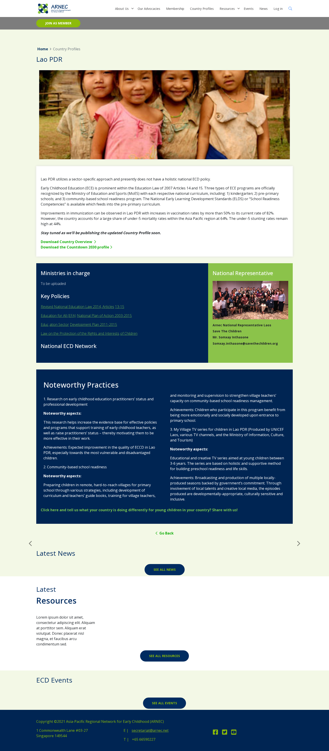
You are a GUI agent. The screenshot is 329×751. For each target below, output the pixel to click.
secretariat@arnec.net (150, 730)
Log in (278, 8)
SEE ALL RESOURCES (164, 656)
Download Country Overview (67, 241)
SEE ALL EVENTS (164, 703)
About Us (122, 8)
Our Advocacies (149, 8)
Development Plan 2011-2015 (93, 324)
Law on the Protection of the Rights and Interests (80, 333)
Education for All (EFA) (58, 315)
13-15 (119, 306)
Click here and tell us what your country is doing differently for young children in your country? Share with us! (139, 509)
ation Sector (59, 324)
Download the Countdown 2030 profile (75, 247)
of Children (128, 333)
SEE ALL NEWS (165, 569)
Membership (175, 8)
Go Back (166, 533)
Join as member (58, 23)
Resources (227, 8)
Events (249, 8)
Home (42, 49)
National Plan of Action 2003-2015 (104, 315)
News (263, 8)
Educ (45, 324)
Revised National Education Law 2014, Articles (77, 306)
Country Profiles (202, 8)
